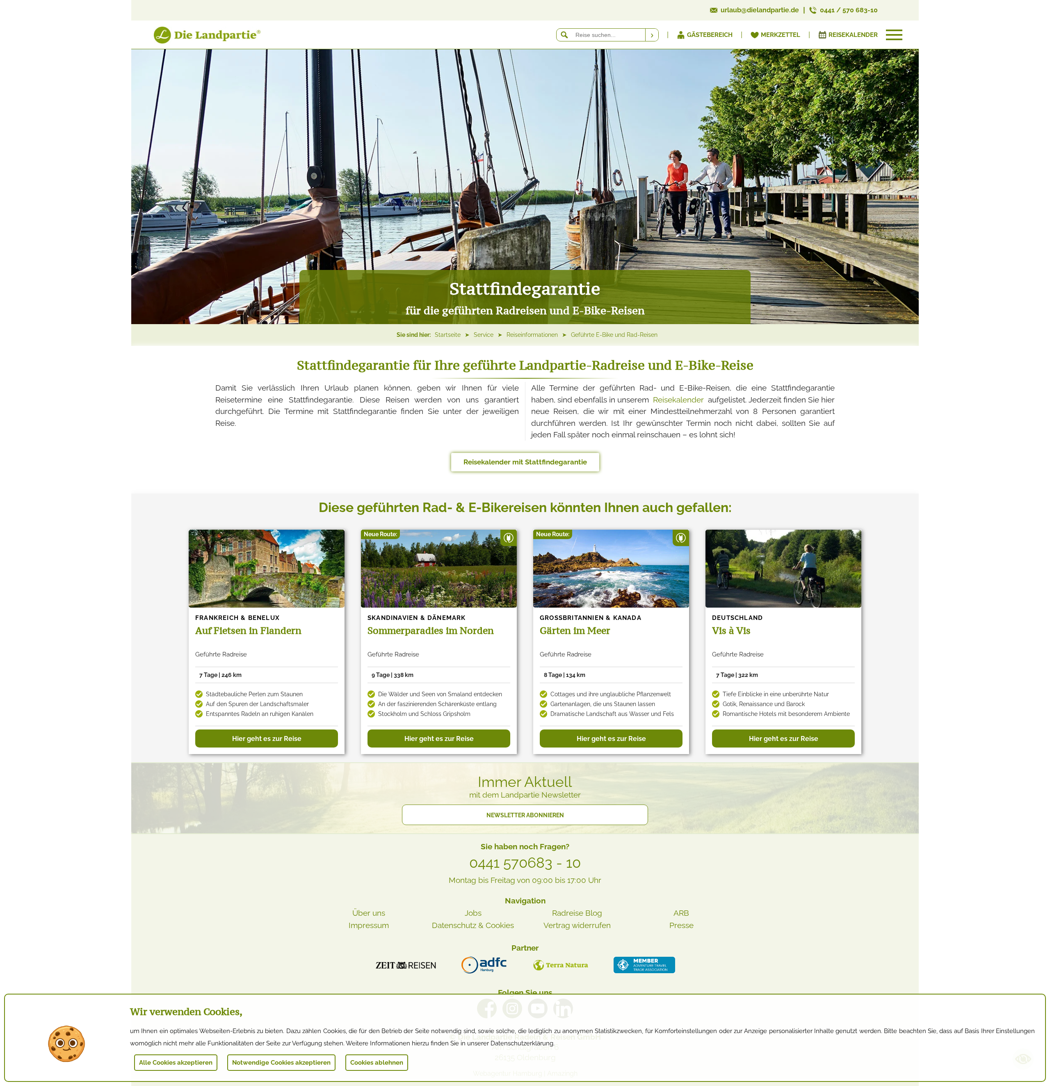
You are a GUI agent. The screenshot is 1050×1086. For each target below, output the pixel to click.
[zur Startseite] (196, 37)
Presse (681, 925)
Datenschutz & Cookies (473, 925)
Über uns (368, 912)
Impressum (369, 925)
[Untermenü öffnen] (894, 35)
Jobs (473, 912)
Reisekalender (678, 399)
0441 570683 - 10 (525, 863)
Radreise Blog (577, 912)
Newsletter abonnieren (525, 815)
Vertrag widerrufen (577, 925)
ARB (681, 912)
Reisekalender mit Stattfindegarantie (525, 462)
